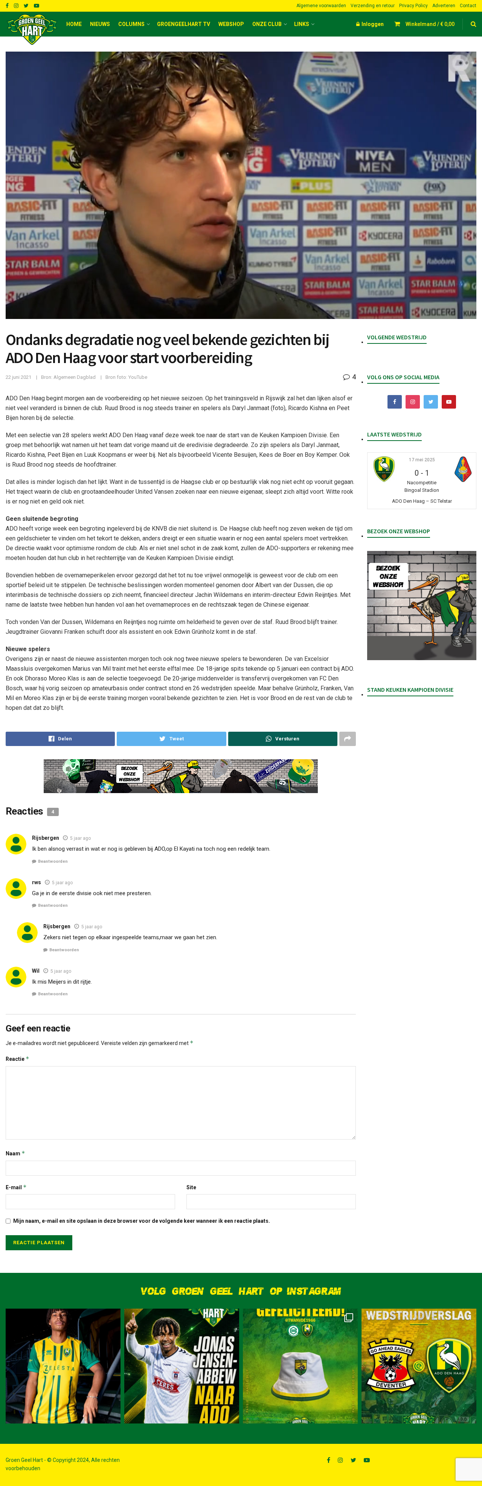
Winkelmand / (430, 24)
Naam (15, 1153)
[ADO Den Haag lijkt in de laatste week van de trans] (181, 1366)
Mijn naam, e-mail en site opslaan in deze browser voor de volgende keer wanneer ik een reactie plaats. (141, 1221)
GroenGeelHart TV (183, 24)
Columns (131, 24)
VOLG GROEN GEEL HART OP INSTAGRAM (241, 1291)
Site (191, 1187)
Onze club (267, 24)
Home (74, 24)
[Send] (282, 739)
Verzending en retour (373, 5)
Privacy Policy (413, 5)
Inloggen (372, 24)
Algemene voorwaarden (321, 5)
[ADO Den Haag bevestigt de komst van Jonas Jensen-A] (63, 1366)
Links (301, 24)
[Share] (60, 739)
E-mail (16, 1187)
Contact (468, 5)
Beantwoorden (53, 861)
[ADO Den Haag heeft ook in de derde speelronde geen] (419, 1366)
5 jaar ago (80, 838)
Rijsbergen (45, 838)
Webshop (231, 24)
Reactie (17, 1058)
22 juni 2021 (18, 377)
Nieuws (100, 24)
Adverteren (443, 5)
